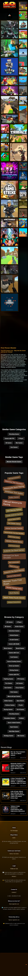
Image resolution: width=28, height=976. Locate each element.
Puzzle (21, 705)
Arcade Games (14, 639)
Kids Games (14, 692)
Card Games (14, 657)
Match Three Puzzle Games (14, 598)
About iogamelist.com (14, 904)
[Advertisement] (14, 965)
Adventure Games (14, 631)
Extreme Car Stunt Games (14, 550)
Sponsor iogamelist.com (14, 919)
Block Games (8, 648)
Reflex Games (14, 497)
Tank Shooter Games (14, 523)
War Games (19, 443)
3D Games (9, 443)
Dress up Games (14, 665)
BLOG (14, 837)
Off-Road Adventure (13, 477)
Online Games (8, 700)
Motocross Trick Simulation (14, 482)
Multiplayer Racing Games (14, 602)
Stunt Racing (14, 593)
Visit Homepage (14, 830)
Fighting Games (8, 679)
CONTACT (14, 892)
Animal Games (14, 635)
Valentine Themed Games (14, 541)
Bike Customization (14, 562)
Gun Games (14, 447)
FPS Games (20, 679)
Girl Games (19, 683)
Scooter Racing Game (14, 588)
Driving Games (14, 670)
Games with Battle (14, 644)
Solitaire (21, 718)
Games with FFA (9, 438)
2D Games (10, 622)
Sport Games (14, 727)
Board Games (20, 648)
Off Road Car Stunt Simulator (11, 556)
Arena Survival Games (14, 528)
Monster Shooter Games (14, 461)
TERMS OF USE (14, 868)
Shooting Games (14, 434)
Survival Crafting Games (14, 575)
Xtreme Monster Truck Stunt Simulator (14, 533)
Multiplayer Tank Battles (14, 492)
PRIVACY (14, 876)
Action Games (19, 626)
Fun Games (8, 683)
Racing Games (8, 709)
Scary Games (19, 687)
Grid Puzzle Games (14, 546)
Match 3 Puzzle (14, 566)
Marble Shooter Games (14, 537)
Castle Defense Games (14, 514)
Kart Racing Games (14, 510)
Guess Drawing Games (14, 661)
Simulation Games (9, 718)
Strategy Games (8, 735)
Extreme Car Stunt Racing (14, 571)
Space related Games (14, 722)
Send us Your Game (14, 853)
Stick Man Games (14, 731)
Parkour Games (10, 705)
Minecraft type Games (14, 696)
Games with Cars (14, 652)
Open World (20, 700)
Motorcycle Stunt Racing (14, 487)
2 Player (21, 438)
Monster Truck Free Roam (12, 582)
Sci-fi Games (20, 709)
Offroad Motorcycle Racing (12, 503)
